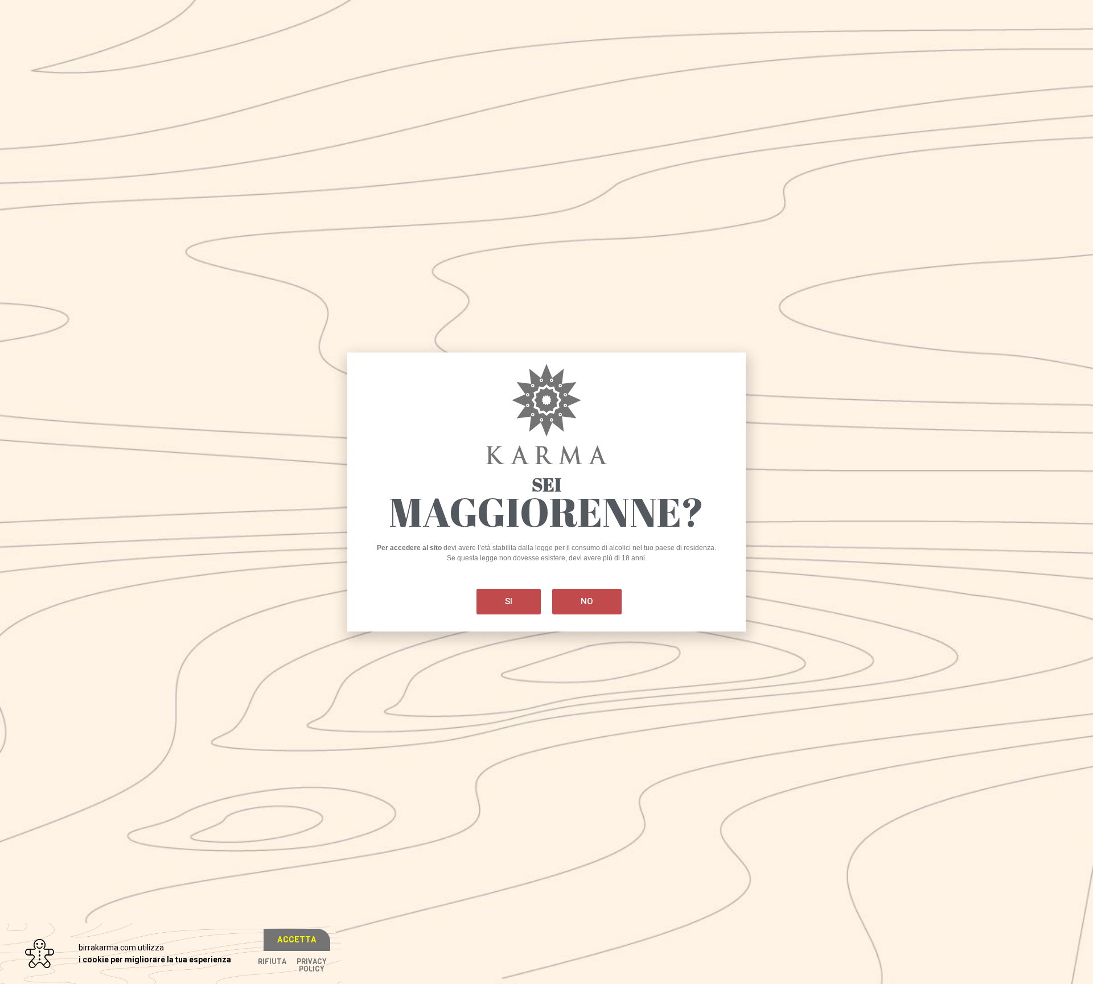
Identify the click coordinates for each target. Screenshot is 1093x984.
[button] (297, 940)
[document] (546, 492)
